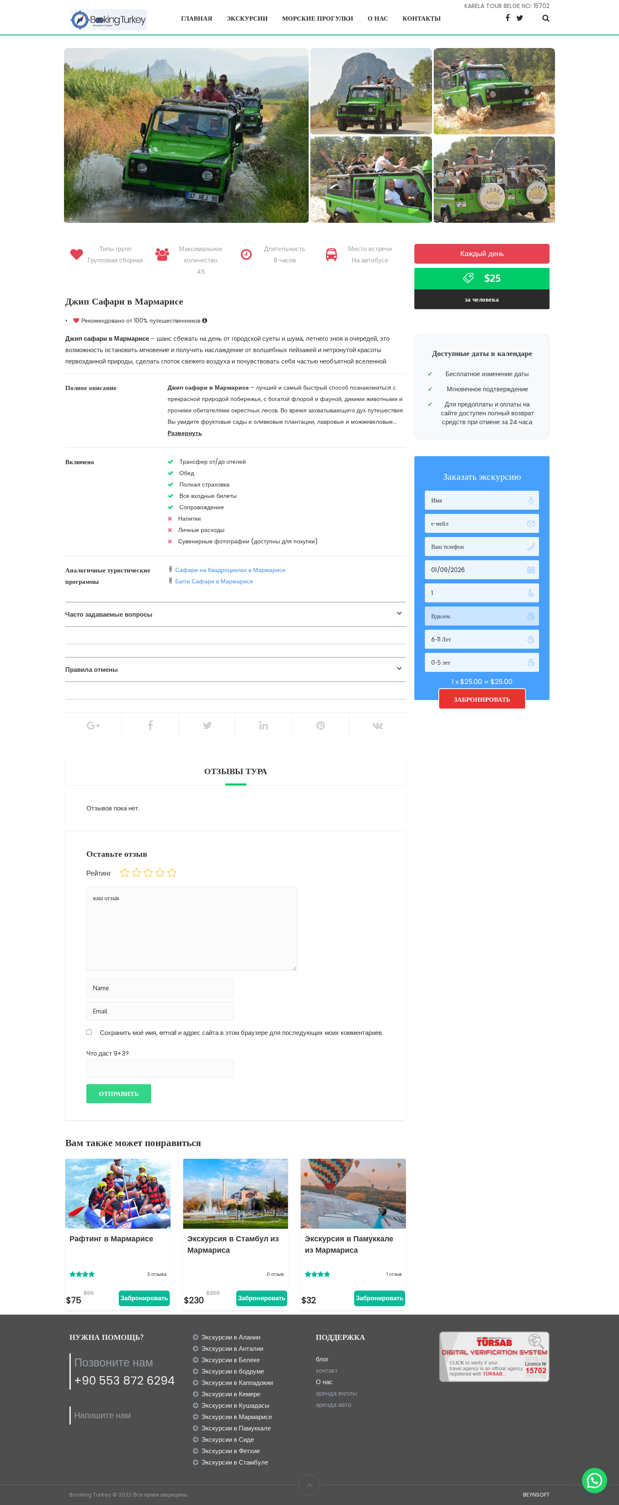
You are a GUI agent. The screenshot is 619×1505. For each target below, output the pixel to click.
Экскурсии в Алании (230, 1337)
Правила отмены (91, 669)
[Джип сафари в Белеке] (186, 136)
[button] (594, 1480)
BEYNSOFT (536, 1495)
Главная (196, 18)
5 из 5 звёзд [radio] (172, 873)
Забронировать (144, 1298)
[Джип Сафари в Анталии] (371, 181)
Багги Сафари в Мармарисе (214, 581)
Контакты (422, 18)
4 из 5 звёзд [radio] (160, 873)
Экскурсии (247, 18)
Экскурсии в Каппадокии (237, 1382)
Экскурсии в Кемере (230, 1394)
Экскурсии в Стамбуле (234, 1462)
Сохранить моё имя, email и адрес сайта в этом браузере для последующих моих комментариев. (241, 1032)
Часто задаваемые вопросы (108, 614)
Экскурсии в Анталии (232, 1348)
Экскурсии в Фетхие (230, 1450)
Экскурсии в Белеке (230, 1359)
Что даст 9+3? (107, 1053)
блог (322, 1359)
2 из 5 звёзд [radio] (136, 873)
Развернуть (185, 433)
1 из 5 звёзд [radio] (125, 873)
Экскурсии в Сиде (227, 1439)
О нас (378, 18)
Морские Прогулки (317, 18)
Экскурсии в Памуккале (236, 1428)
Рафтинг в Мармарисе (111, 1238)
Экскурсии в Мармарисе (236, 1416)
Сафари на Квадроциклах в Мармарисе (230, 570)
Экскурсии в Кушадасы (235, 1405)
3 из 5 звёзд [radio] (148, 873)
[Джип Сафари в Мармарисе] (494, 93)
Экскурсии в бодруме (232, 1371)
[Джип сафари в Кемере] (371, 93)
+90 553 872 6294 (124, 1380)
